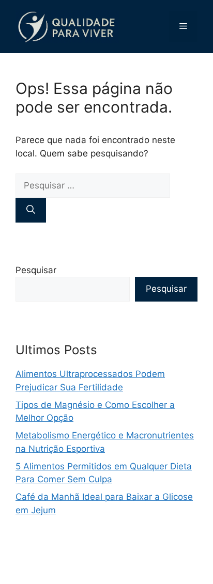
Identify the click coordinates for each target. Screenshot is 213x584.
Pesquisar (36, 270)
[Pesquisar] (31, 210)
